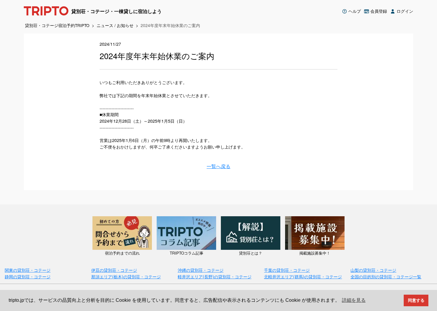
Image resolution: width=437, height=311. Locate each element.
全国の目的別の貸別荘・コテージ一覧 (385, 276)
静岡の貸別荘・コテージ (28, 276)
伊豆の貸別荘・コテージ (114, 270)
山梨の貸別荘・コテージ (373, 270)
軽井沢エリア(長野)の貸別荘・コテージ (214, 276)
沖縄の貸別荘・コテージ (201, 270)
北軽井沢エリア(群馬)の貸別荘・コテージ (303, 276)
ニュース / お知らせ (115, 25)
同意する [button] (416, 300)
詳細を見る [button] (354, 300)
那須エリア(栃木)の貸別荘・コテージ (126, 276)
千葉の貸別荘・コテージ (287, 270)
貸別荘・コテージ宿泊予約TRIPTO (57, 25)
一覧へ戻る (218, 166)
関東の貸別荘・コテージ (28, 270)
